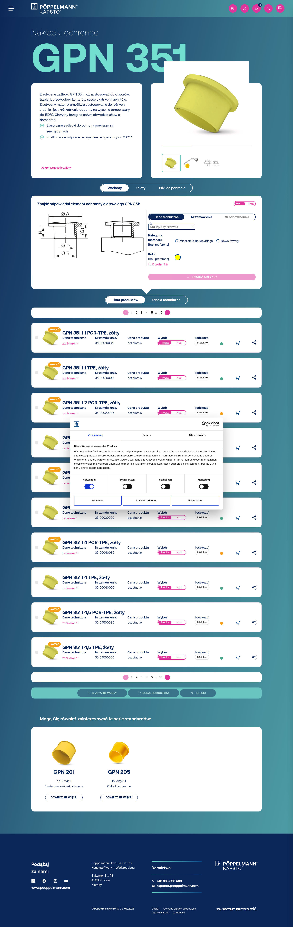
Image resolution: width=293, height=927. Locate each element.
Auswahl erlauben (146, 500)
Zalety (140, 188)
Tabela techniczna (166, 300)
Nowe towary (230, 241)
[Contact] (280, 8)
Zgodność (179, 912)
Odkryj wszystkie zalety (56, 167)
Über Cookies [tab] (197, 435)
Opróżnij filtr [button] (159, 264)
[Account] (244, 8)
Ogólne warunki (160, 912)
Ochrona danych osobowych (179, 908)
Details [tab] (146, 435)
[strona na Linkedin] (34, 881)
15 (160, 312)
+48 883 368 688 (169, 881)
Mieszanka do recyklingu (196, 241)
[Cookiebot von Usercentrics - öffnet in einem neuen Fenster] (204, 423)
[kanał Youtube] (67, 881)
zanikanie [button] (69, 343)
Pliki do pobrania (172, 188)
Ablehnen (97, 500)
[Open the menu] (11, 9)
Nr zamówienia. (202, 217)
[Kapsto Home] (54, 8)
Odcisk (155, 908)
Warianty (115, 188)
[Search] (268, 8)
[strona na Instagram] (56, 881)
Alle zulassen (195, 500)
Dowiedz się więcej (64, 797)
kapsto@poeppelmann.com (178, 885)
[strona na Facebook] (45, 881)
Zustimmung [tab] (95, 435)
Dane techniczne (167, 217)
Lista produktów (125, 300)
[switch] (127, 486)
